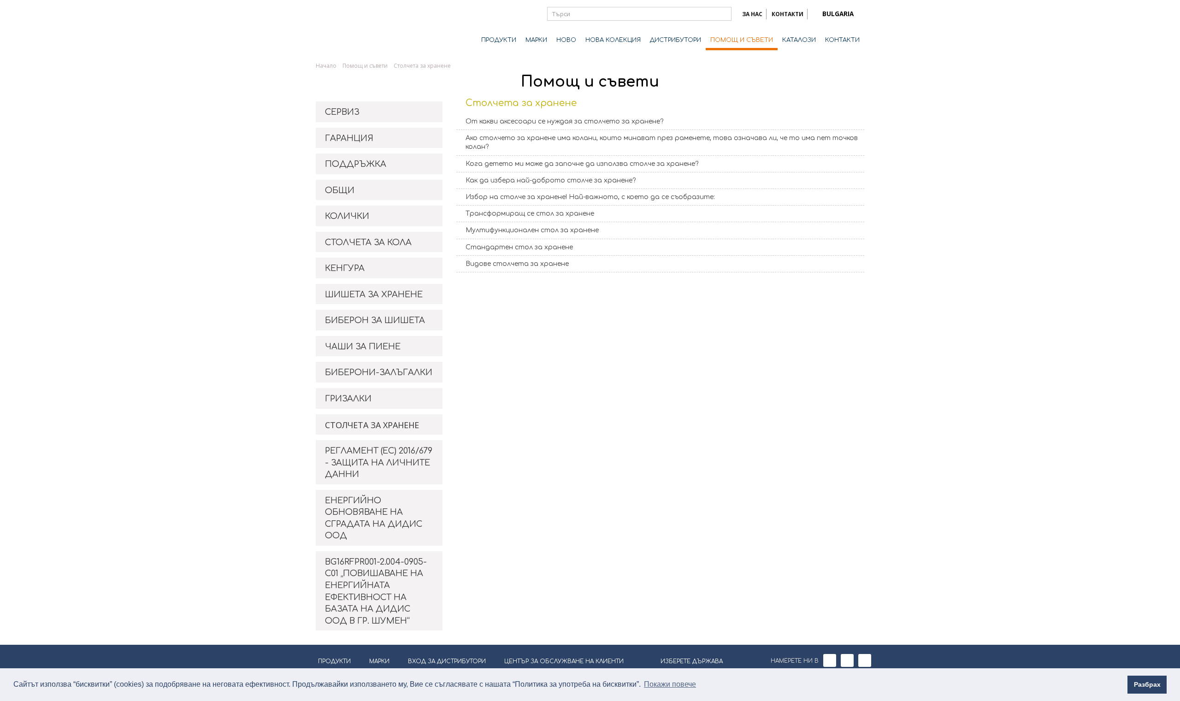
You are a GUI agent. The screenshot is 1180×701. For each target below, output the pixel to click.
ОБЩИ (339, 190)
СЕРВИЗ (342, 112)
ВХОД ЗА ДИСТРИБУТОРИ (447, 661)
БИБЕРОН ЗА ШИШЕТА (375, 320)
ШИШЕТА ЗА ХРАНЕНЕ (374, 294)
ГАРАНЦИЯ (349, 138)
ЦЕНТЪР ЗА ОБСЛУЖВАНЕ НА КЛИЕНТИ (564, 661)
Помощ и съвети (365, 66)
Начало (326, 66)
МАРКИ (536, 40)
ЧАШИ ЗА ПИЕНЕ (363, 346)
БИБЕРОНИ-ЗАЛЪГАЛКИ (378, 372)
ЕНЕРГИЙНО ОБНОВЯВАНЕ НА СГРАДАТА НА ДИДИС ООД (373, 518)
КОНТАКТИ (787, 14)
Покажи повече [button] (670, 684)
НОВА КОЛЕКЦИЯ (613, 40)
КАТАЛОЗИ (799, 40)
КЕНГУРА (345, 268)
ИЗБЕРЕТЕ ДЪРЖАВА (692, 661)
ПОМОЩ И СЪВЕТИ (741, 40)
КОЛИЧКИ (347, 216)
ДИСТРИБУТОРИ (675, 40)
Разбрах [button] (1147, 684)
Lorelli (352, 28)
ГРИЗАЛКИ (348, 398)
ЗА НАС (752, 14)
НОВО (566, 40)
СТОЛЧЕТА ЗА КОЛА (368, 242)
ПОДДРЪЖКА (355, 164)
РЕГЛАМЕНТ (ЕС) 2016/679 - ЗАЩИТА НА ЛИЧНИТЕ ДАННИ (378, 462)
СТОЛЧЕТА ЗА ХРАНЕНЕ (372, 424)
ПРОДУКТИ (498, 40)
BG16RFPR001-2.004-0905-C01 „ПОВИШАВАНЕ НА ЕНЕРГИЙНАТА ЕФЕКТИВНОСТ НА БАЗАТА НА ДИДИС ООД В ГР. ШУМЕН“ (376, 591)
